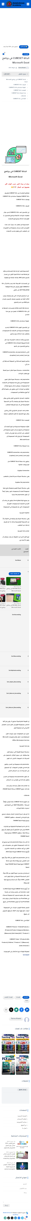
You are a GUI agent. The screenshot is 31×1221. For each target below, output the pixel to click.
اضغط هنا (26, 955)
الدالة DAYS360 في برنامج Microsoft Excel (14, 590)
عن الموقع (24, 1125)
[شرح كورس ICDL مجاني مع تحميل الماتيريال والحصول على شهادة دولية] (22, 1144)
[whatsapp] (5, 1218)
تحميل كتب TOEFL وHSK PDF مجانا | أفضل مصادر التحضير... (23, 1047)
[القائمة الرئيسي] (28, 4)
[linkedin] (15, 1218)
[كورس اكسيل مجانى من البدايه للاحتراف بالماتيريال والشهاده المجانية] (22, 1155)
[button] (21, 1010)
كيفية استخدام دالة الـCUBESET (17, 87)
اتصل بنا (24, 1128)
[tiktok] (8, 1218)
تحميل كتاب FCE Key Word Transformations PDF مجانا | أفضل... (8, 1068)
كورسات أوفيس (8, 997)
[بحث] (3, 4)
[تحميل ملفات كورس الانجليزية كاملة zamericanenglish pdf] (22, 1166)
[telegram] (22, 1218)
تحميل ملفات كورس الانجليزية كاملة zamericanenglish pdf (9, 1167)
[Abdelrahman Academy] (15, 4)
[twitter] (12, 1218)
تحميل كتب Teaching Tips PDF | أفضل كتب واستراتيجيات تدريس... (9, 1046)
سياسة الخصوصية (22, 1122)
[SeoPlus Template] (27, 1213)
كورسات (26, 54)
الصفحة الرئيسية (22, 1116)
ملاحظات (23, 96)
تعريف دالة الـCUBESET (19, 84)
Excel (26, 1000)
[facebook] (19, 1218)
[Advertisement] (15, 27)
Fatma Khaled (22, 67)
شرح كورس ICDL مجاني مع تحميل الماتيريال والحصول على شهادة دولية (9, 1146)
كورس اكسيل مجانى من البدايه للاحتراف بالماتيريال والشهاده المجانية (9, 1156)
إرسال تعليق (22, 1089)
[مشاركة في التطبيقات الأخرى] (6, 1010)
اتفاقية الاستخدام (22, 1119)
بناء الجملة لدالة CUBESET (19, 93)
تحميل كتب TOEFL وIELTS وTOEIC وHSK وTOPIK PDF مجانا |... (10, 47)
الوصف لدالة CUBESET (20, 90)
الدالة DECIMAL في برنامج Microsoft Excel (13, 606)
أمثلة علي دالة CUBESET (19, 98)
